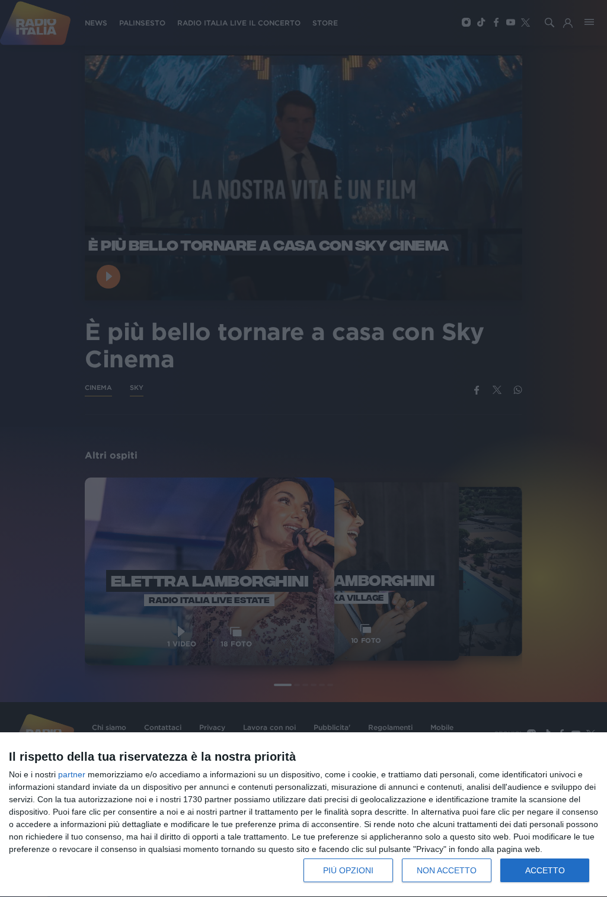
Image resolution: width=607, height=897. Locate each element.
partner (71, 774)
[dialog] (303, 815)
